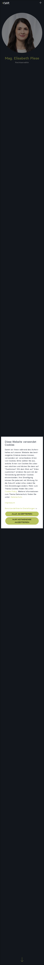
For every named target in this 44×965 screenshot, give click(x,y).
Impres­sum (10, 502)
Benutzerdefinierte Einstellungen (20, 508)
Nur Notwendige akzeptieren (21, 520)
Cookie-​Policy (11, 491)
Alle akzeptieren (22, 514)
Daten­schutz (16, 497)
